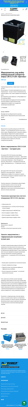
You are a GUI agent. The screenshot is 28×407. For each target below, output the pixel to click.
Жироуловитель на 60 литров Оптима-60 (9, 386)
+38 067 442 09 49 (14, 6)
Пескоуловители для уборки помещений (9, 391)
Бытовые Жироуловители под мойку (13, 114)
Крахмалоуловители (5, 393)
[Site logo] (14, 9)
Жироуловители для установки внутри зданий (10, 15)
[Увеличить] (3, 52)
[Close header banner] (26, 2)
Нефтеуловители (4, 396)
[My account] (23, 9)
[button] (2, 342)
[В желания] (12, 333)
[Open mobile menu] (1, 9)
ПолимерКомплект (5, 69)
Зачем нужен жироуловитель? (7, 388)
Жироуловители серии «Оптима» (8, 384)
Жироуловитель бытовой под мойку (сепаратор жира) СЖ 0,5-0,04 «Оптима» (7, 346)
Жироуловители (9, 13)
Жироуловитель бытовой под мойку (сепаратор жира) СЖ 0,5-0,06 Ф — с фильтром (20, 346)
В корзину (10, 83)
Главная (2, 13)
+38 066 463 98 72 (14, 5)
